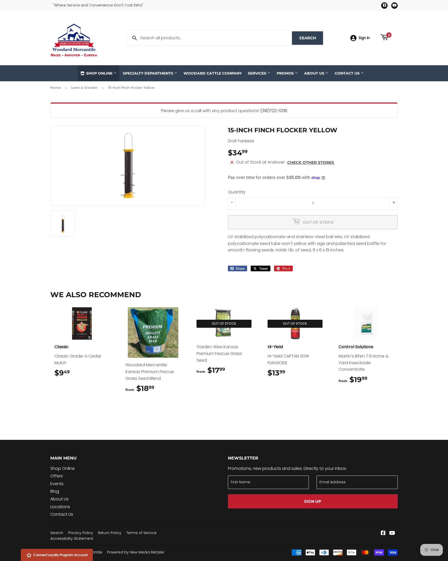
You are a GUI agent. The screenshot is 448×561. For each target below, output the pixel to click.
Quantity (237, 192)
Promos (286, 73)
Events (57, 484)
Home (55, 87)
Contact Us (348, 73)
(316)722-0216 (273, 111)
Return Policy (109, 532)
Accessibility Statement (71, 538)
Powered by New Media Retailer (135, 552)
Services (257, 73)
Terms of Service (141, 532)
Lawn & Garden (84, 87)
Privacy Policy (80, 532)
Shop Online (99, 73)
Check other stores (310, 162)
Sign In (364, 37)
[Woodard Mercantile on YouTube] (392, 533)
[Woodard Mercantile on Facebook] (383, 533)
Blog (54, 491)
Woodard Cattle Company (213, 73)
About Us (314, 73)
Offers (56, 476)
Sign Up (312, 501)
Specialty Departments (148, 73)
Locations (60, 507)
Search (311, 37)
